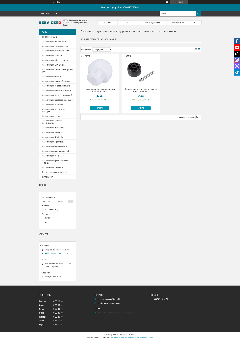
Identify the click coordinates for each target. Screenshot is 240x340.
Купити (100, 108)
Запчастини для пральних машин (55, 46)
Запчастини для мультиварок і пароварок (53, 110)
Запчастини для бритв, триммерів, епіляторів (55, 162)
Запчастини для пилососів (52, 55)
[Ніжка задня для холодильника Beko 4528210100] (100, 72)
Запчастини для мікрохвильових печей (57, 95)
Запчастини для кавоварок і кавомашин (57, 100)
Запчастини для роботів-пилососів (55, 60)
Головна (107, 23)
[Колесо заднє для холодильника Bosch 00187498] (141, 72)
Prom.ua (133, 335)
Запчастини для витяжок (51, 116)
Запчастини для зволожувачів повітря (56, 151)
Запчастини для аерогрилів (52, 142)
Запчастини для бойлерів (51, 77)
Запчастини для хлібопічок (52, 132)
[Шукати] (198, 13)
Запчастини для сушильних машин (55, 51)
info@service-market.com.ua (56, 253)
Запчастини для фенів (50, 156)
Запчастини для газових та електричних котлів (57, 70)
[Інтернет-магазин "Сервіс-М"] (50, 23)
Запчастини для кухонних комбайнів (56, 86)
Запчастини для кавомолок (52, 167)
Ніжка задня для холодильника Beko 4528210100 (100, 90)
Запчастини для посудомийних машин (57, 81)
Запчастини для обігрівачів (52, 137)
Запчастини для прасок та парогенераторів (52, 122)
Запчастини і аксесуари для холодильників (122, 31)
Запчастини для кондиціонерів (53, 128)
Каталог (128, 23)
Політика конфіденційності (142, 337)
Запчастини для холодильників (54, 42)
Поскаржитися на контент (121, 337)
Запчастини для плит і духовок (53, 65)
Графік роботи (178, 23)
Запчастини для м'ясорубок (52, 105)
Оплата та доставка (152, 23)
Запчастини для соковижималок (54, 146)
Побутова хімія (47, 177)
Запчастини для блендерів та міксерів (56, 91)
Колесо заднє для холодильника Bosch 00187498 (141, 90)
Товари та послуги (92, 31)
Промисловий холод (49, 37)
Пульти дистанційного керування (54, 172)
